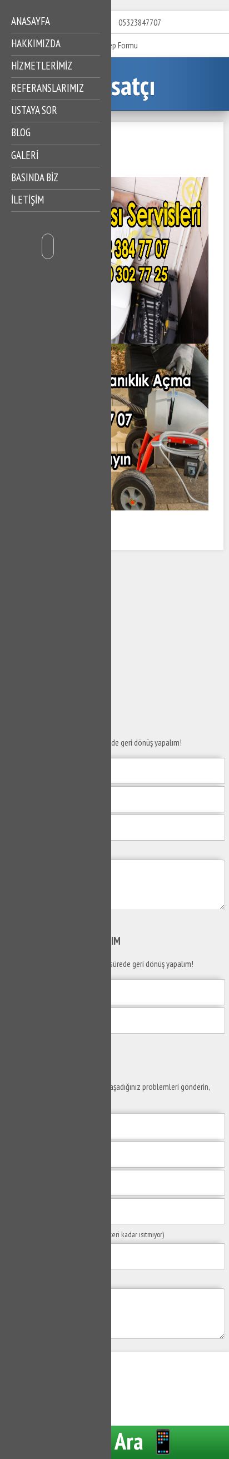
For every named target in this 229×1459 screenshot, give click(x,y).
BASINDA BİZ (34, 177)
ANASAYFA (30, 21)
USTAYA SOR (34, 110)
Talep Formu (118, 45)
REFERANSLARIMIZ (47, 88)
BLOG (21, 132)
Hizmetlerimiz (41, 65)
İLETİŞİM (27, 199)
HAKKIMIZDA (36, 43)
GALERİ (24, 155)
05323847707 (139, 22)
